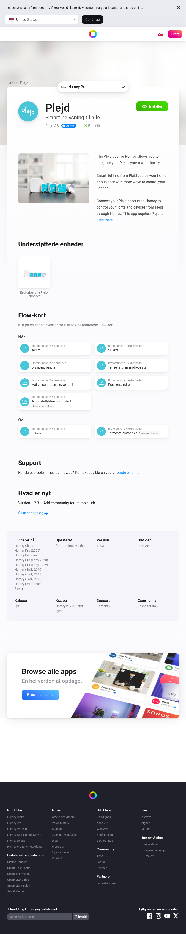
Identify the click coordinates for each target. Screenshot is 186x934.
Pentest (102, 868)
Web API (102, 829)
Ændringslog (105, 834)
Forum (101, 862)
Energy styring (150, 844)
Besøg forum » (148, 606)
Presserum (59, 846)
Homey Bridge (16, 840)
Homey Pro (14, 823)
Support (57, 829)
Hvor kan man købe (64, 834)
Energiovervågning (153, 850)
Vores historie (61, 823)
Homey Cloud (15, 817)
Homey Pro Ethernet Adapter (25, 846)
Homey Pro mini (17, 829)
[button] (41, 19)
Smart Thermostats (19, 873)
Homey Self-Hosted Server (24, 834)
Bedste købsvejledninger (25, 855)
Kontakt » (103, 606)
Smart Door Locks (18, 868)
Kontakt (57, 858)
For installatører (107, 883)
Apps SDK (103, 823)
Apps (13, 83)
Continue (92, 19)
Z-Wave (146, 817)
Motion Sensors (17, 862)
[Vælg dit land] (160, 34)
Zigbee (145, 823)
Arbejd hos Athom (63, 817)
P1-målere (147, 856)
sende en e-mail (128, 472)
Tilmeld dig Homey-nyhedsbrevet (32, 909)
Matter (145, 829)
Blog (55, 840)
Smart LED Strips (18, 879)
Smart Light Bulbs (18, 885)
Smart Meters (16, 891)
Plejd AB (143, 546)
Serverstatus (105, 840)
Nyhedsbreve (60, 852)
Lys (17, 606)
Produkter (14, 810)
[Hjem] (93, 34)
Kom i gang (104, 817)
